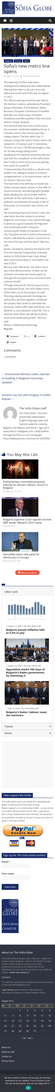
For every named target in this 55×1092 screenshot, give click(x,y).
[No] (51, 1083)
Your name (8, 873)
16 (27, 1020)
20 (5, 1025)
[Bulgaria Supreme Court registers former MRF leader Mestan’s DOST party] (20, 498)
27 (5, 1031)
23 (27, 1025)
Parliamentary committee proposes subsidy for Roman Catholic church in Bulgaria (25, 484)
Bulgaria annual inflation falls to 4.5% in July (25, 631)
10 (35, 1015)
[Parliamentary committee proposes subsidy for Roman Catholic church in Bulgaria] (20, 461)
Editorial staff (8, 1052)
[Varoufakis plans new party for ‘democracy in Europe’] (20, 533)
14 (13, 1020)
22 (20, 1025)
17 (35, 1020)
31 (35, 1031)
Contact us (7, 1056)
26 (50, 1025)
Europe (18, 61)
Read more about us (19, 972)
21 (13, 1025)
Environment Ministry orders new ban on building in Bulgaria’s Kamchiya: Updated (26, 378)
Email (6, 861)
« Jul (24, 1038)
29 (20, 1031)
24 (35, 1025)
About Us (6, 1047)
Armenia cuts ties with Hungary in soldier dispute (26, 397)
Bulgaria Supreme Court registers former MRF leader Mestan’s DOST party (27, 521)
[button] (27, 591)
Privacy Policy (8, 1061)
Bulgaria (8, 61)
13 (5, 1020)
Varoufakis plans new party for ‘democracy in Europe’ (21, 556)
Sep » (30, 1038)
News (26, 61)
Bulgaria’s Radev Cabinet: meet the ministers (26, 713)
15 (20, 1020)
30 (27, 1031)
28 (13, 1031)
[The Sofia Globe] (5, 21)
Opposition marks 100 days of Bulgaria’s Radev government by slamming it (25, 672)
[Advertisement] (27, 765)
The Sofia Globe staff (31, 76)
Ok (28, 1088)
